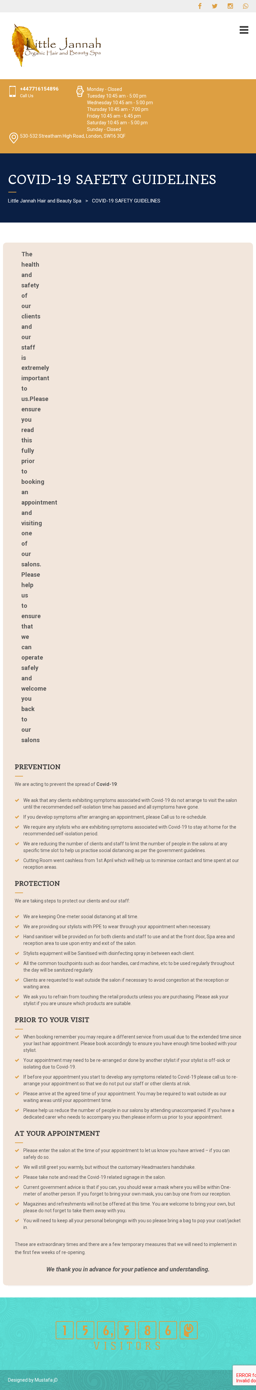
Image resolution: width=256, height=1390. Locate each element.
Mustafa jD (46, 1380)
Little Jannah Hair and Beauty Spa (44, 201)
